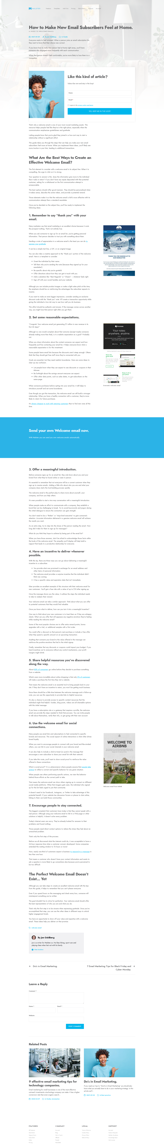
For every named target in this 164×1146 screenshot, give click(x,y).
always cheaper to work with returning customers (49, 403)
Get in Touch (58, 1135)
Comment (33, 991)
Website (31, 1015)
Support (90, 8)
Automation (56, 1099)
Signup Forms (32, 1135)
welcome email (36, 928)
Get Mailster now (40, 444)
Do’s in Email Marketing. (100, 1081)
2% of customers (83, 677)
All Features (32, 1130)
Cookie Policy (85, 1132)
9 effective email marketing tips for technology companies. (53, 1083)
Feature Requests (113, 1132)
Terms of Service (86, 1130)
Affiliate (57, 1137)
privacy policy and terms (85, 105)
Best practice (106, 1095)
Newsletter (58, 1142)
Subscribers (81, 8)
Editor (30, 1140)
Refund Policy (85, 1137)
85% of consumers (41, 669)
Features (48, 8)
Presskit (57, 1140)
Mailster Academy (113, 1135)
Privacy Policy (85, 1135)
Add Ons (65, 8)
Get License (112, 1140)
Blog (56, 1132)
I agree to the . (81, 105)
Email (59, 1006)
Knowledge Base (113, 1137)
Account (98, 8)
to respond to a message (80, 851)
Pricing (73, 8)
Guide (65, 37)
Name (31, 1006)
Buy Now (129, 8)
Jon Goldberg (51, 37)
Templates (57, 8)
